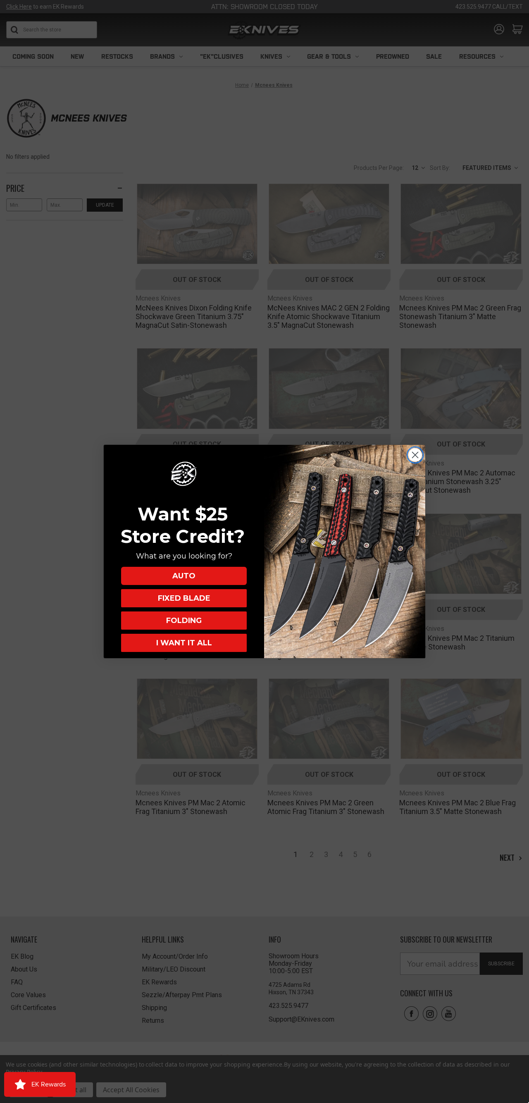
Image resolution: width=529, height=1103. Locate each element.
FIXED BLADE (184, 598)
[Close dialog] (415, 455)
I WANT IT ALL (184, 642)
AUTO (183, 575)
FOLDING (184, 620)
